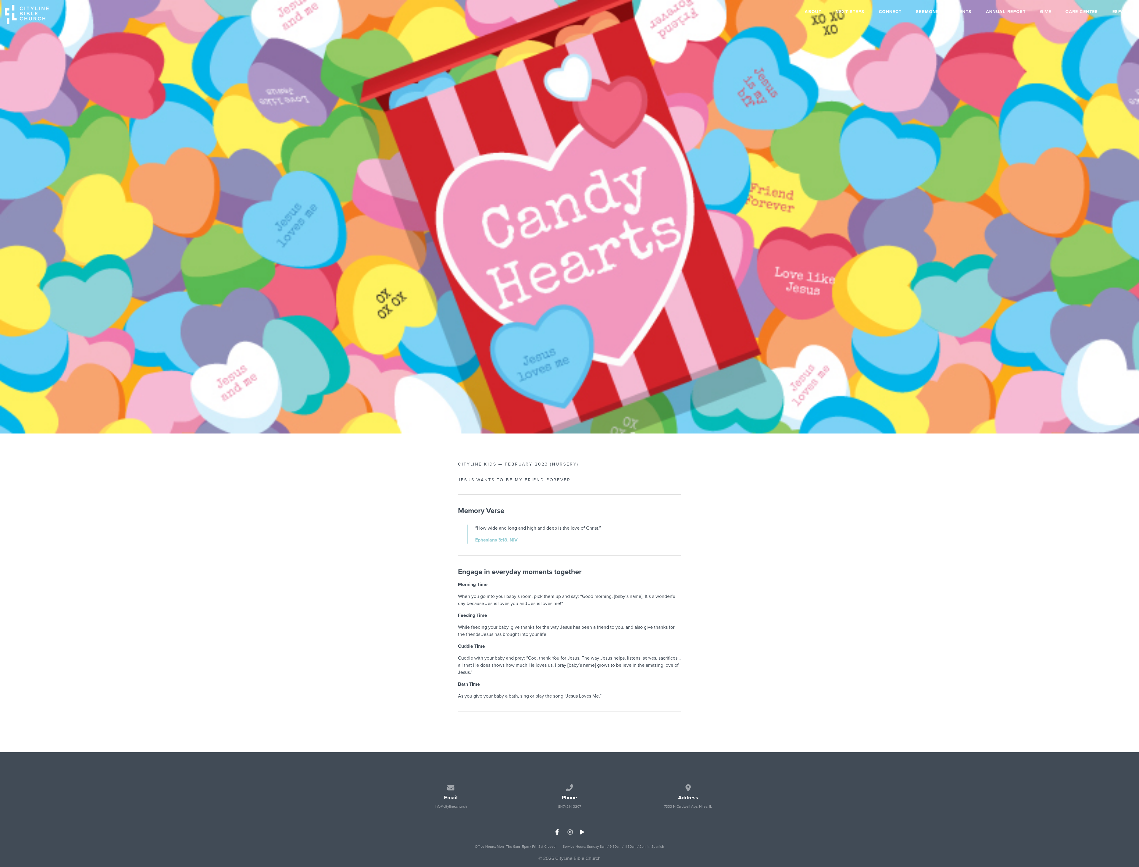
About (813, 12)
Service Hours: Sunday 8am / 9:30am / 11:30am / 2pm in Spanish (613, 846)
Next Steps (850, 12)
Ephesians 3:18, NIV (496, 539)
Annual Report (1006, 12)
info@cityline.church (451, 806)
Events (962, 12)
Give (1045, 12)
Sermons (927, 12)
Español (1123, 12)
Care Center (1081, 12)
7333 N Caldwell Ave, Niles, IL (688, 806)
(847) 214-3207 (569, 806)
